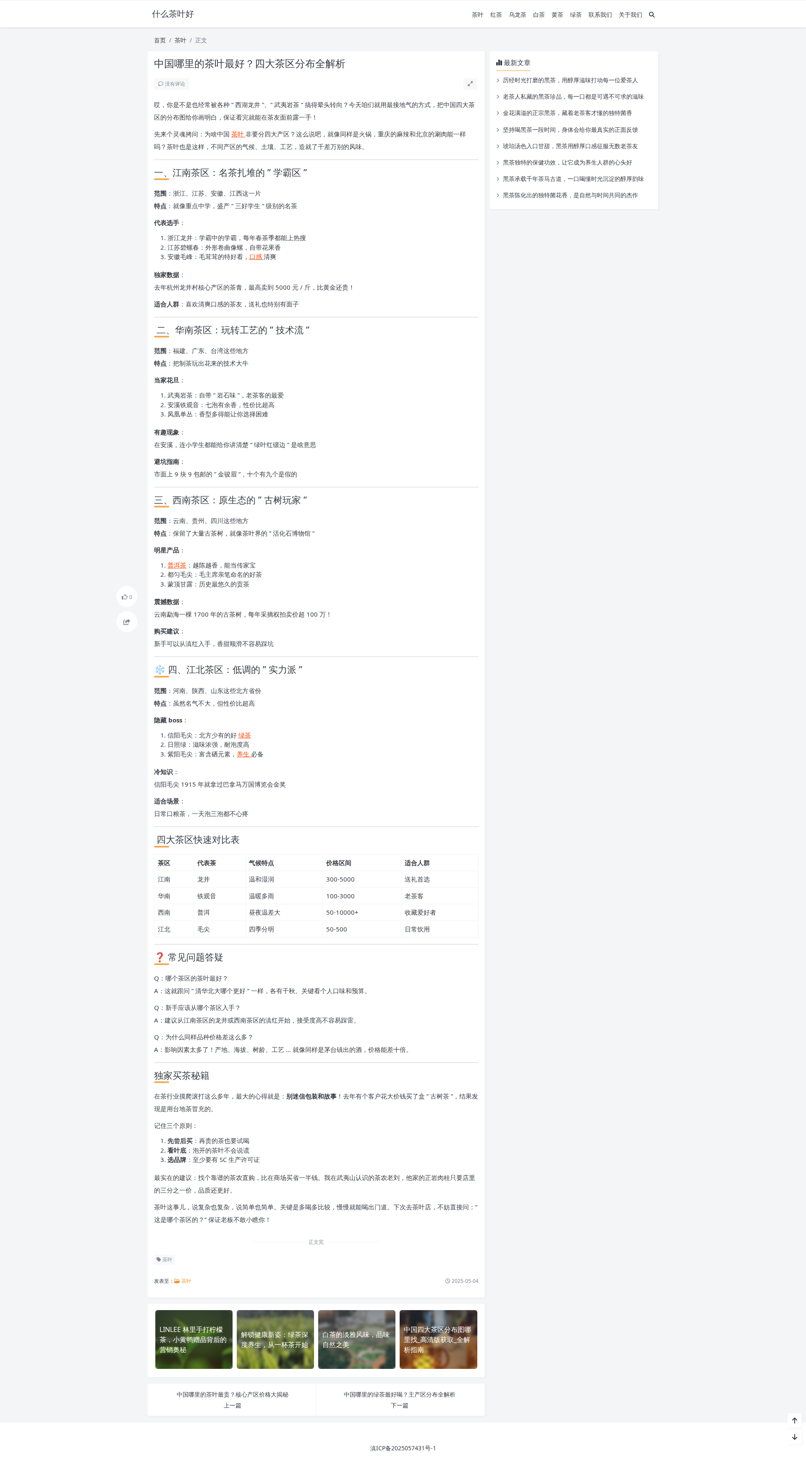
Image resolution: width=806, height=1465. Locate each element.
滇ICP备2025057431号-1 (403, 1448)
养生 (244, 754)
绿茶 (576, 14)
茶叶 (478, 14)
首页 (160, 40)
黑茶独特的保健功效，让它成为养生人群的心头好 (567, 162)
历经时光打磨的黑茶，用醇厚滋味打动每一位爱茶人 (570, 80)
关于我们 (630, 14)
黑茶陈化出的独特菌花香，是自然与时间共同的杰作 (570, 195)
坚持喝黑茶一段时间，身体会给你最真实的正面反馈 (570, 129)
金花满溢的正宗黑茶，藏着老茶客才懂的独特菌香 (567, 113)
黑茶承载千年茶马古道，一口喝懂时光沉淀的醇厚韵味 (573, 179)
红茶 (496, 14)
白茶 (539, 14)
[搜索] (652, 14)
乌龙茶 (517, 14)
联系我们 (600, 14)
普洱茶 (176, 565)
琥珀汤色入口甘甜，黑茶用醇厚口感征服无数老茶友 (570, 146)
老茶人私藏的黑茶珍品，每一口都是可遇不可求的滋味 (573, 96)
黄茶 (557, 14)
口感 (256, 256)
